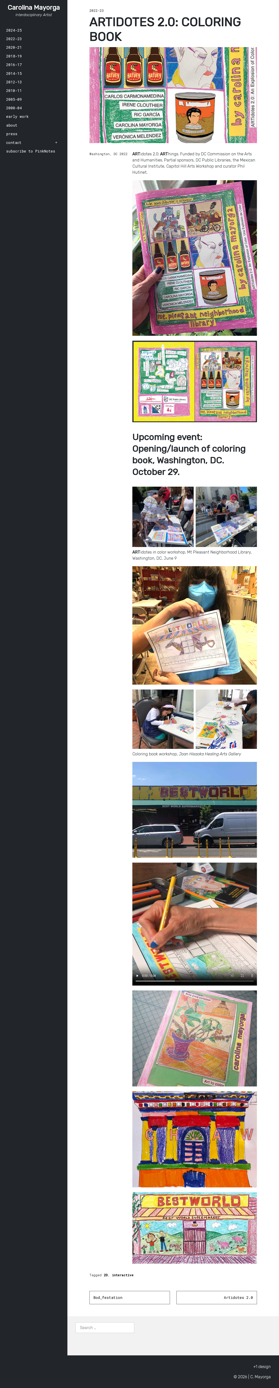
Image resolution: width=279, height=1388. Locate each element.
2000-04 (14, 107)
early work (17, 116)
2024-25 (14, 30)
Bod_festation (107, 1297)
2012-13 (14, 82)
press (11, 133)
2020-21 (14, 47)
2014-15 (14, 73)
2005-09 (14, 99)
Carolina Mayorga (34, 7)
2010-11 (14, 90)
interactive (123, 1275)
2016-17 (14, 64)
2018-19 (14, 56)
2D (106, 1275)
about (11, 125)
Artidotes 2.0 (238, 1297)
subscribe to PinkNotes (30, 151)
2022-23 (14, 38)
